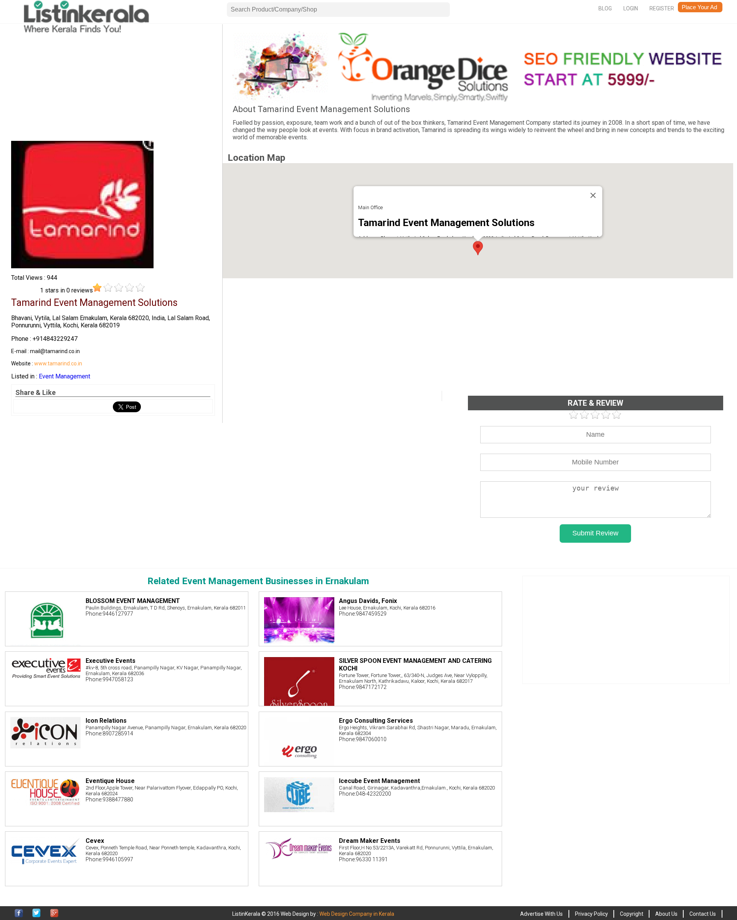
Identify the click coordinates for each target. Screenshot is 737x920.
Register (661, 8)
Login (630, 8)
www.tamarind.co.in (58, 363)
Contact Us (702, 914)
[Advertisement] (113, 85)
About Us (666, 914)
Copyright (631, 914)
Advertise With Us (541, 914)
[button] (478, 248)
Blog (605, 8)
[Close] (593, 195)
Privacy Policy (591, 914)
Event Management (64, 376)
